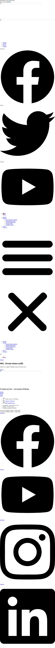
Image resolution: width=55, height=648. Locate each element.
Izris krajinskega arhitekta (11, 219)
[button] (27, 284)
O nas (4, 226)
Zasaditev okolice (10, 225)
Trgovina (5, 227)
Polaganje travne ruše (10, 221)
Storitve (4, 218)
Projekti (4, 217)
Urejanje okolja (9, 223)
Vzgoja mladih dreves (11, 222)
